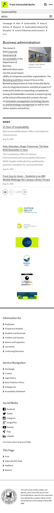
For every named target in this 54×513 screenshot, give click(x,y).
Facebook (11, 409)
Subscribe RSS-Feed (13, 461)
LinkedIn (10, 436)
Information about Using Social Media (17, 442)
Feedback (9, 465)
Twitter (10, 413)
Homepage (7, 23)
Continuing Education (14, 351)
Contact (8, 373)
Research (17, 27)
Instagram (11, 418)
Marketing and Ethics (13, 79)
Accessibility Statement (15, 391)
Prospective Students (14, 328)
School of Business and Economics (30, 30)
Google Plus (12, 422)
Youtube (10, 427)
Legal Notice (10, 378)
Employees (9, 324)
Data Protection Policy (14, 382)
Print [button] (7, 456)
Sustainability (9, 11)
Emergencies (10, 387)
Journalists (10, 346)
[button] (5, 192)
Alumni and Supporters (15, 342)
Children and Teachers (14, 337)
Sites (18, 23)
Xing (9, 431)
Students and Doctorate (15, 333)
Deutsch (8, 470)
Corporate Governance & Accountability (10, 55)
